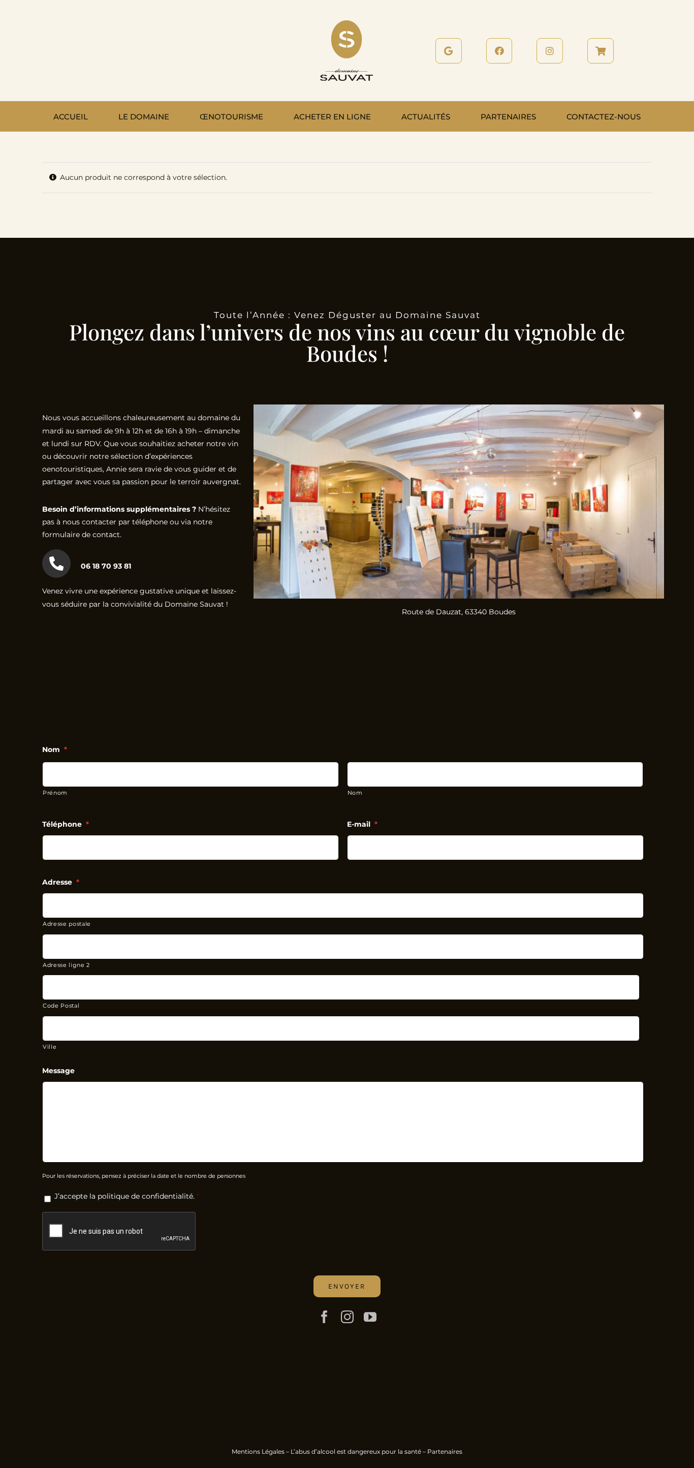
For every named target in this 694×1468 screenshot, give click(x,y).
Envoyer (347, 1286)
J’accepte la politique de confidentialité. (124, 1196)
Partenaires (444, 1451)
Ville (49, 1046)
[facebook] (324, 1316)
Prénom (55, 792)
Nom (355, 792)
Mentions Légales (258, 1451)
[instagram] (347, 1316)
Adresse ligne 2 (66, 965)
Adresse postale (67, 923)
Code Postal (61, 1005)
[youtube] (370, 1316)
